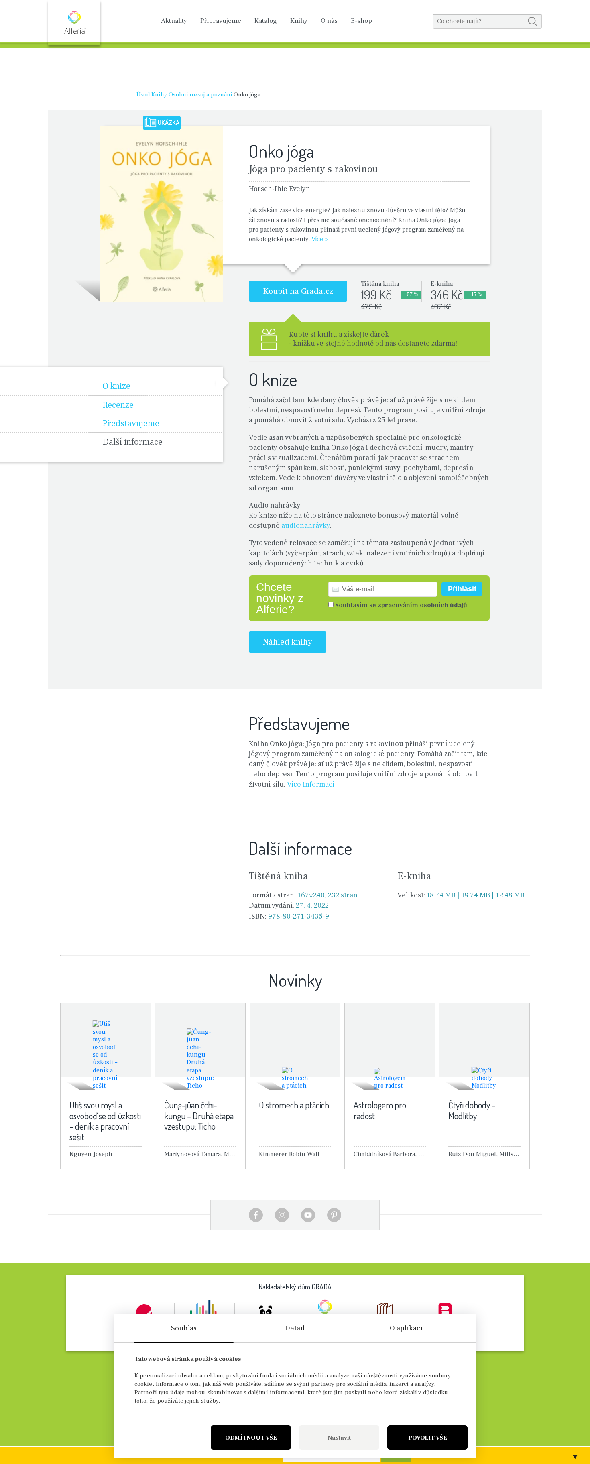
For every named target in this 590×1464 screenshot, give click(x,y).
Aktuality (174, 20)
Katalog (265, 20)
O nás (329, 20)
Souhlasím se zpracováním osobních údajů (401, 605)
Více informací (310, 784)
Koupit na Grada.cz (298, 291)
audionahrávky (305, 525)
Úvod (143, 94)
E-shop (361, 21)
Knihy (298, 20)
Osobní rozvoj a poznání (200, 94)
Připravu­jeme (220, 20)
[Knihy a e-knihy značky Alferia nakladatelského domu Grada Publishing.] (74, 22)
